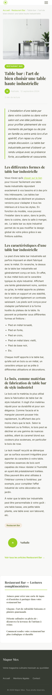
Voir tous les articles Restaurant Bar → (25, 557)
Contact (36, 678)
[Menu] (46, 2)
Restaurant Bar (18, 10)
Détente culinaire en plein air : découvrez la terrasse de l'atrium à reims (23, 621)
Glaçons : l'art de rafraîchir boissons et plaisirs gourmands (25, 610)
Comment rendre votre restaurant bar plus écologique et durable (25, 633)
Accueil (6, 10)
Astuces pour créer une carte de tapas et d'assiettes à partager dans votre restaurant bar (25, 599)
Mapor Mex (11, 659)
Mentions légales (21, 678)
